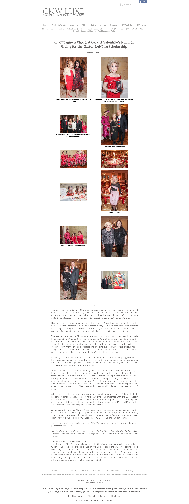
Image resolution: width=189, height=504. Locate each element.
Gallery (74, 471)
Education (104, 29)
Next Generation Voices (107, 31)
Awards (85, 471)
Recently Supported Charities (84, 31)
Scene (108, 475)
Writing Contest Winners (136, 29)
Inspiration (82, 29)
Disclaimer (116, 496)
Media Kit (92, 496)
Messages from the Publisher (54, 29)
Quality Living (93, 29)
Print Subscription (76, 496)
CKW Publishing (112, 471)
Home (54, 471)
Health (111, 29)
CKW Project (130, 471)
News (117, 29)
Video (64, 471)
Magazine (97, 471)
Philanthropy (72, 29)
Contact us (104, 496)
